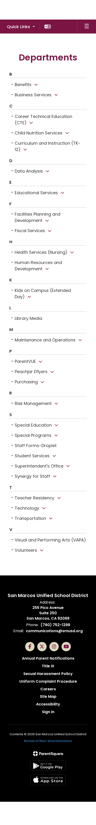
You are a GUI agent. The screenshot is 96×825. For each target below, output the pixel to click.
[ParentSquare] (48, 753)
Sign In (48, 712)
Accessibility (48, 704)
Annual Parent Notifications (48, 658)
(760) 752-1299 (55, 625)
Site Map (48, 696)
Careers (48, 689)
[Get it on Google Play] (48, 766)
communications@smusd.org (54, 631)
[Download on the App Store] (48, 780)
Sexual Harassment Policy (48, 673)
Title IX (48, 666)
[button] (21, 26)
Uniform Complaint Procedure (48, 681)
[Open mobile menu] (86, 26)
